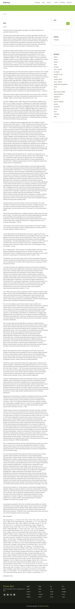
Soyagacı (64, 591)
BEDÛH (56, 77)
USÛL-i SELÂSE (58, 69)
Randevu (69, 2)
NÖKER (56, 62)
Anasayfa (37, 2)
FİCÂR (55, 87)
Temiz (51, 594)
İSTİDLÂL (56, 67)
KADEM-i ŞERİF (58, 79)
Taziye (63, 597)
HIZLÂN (56, 109)
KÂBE (55, 116)
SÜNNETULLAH (58, 74)
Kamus (6, 2)
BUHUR (56, 104)
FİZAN (55, 57)
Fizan (43, 2)
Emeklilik (62, 2)
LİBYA (55, 64)
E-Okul (56, 2)
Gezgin (51, 591)
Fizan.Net (46, 606)
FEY (55, 89)
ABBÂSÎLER (57, 97)
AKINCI (56, 59)
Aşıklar (28, 589)
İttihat (39, 586)
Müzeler (28, 597)
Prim (63, 586)
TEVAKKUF (57, 72)
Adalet (28, 586)
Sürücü (63, 594)
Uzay (39, 591)
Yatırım (40, 597)
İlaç (51, 586)
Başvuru (29, 591)
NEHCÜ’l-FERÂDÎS (58, 102)
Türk (51, 589)
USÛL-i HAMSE (58, 82)
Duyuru (28, 594)
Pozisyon (40, 594)
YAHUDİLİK (57, 107)
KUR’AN (56, 99)
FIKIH (55, 111)
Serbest (63, 589)
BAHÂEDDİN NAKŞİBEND (61, 84)
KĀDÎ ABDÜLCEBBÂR (59, 92)
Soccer (51, 597)
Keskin (39, 589)
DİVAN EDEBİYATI (59, 94)
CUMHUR (56, 114)
